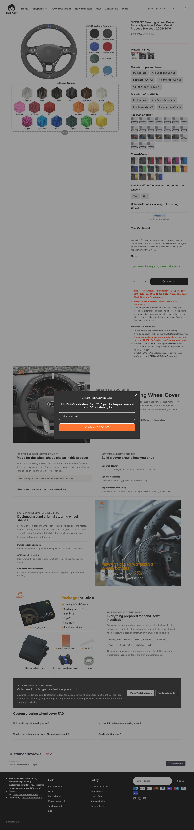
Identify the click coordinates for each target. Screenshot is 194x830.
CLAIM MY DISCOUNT (97, 427)
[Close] (136, 394)
